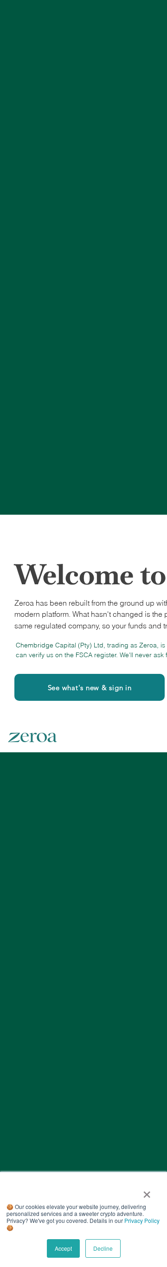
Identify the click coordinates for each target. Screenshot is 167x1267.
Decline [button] (103, 1248)
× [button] (146, 1191)
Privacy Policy (142, 1220)
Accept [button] (63, 1248)
